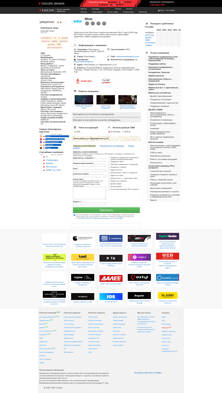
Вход (162, 10)
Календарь (95, 9)
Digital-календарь (119, 324)
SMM (147, 40)
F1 (47, 157)
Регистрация (170, 10)
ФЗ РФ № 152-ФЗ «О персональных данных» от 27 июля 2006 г (101, 218)
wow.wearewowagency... (84, 62)
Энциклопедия (97, 12)
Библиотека (143, 12)
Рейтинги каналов (47, 349)
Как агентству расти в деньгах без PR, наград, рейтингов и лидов (146, 329)
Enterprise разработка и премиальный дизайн (139, 245)
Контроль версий (94, 334)
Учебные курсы (128, 12)
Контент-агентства (47, 331)
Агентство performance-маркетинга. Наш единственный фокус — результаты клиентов (167, 245)
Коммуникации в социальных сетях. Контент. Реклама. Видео (111, 245)
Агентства (42, 345)
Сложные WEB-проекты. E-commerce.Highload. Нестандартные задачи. (167, 264)
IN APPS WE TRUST (111, 302)
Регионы (42, 356)
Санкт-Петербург (45, 359)
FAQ (163, 320)
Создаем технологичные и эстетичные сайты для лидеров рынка (54, 284)
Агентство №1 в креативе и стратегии (167, 302)
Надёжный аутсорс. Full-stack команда (139, 302)
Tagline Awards (118, 320)
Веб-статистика (93, 327)
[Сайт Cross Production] (105, 104)
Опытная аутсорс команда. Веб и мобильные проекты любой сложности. (54, 302)
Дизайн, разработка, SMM (82, 302)
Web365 (49, 163)
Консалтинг (166, 338)
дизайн (148, 38)
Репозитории (93, 317)
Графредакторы (69, 331)
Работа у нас (166, 342)
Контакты (129, 9)
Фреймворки (68, 338)
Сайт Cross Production (106, 107)
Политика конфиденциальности (169, 350)
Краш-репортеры (94, 345)
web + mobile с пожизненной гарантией (139, 284)
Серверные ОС (93, 338)
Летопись (83, 12)
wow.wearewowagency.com (127, 56)
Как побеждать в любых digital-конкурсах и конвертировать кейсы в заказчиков (146, 320)
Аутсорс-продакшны (46, 352)
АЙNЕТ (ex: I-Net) (53, 170)
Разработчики (46, 320)
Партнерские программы (73, 317)
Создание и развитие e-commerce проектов (82, 245)
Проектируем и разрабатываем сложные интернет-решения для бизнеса (82, 264)
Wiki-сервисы (68, 352)
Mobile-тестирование (95, 324)
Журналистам (167, 335)
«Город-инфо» (52, 160)
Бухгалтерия (92, 349)
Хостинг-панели (93, 341)
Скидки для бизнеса (120, 317)
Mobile (43, 324)
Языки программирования (73, 341)
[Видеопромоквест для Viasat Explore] (127, 104)
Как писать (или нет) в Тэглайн (147, 373)
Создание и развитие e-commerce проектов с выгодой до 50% (139, 264)
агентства (149, 35)
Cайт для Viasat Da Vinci (84, 107)
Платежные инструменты (73, 327)
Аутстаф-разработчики (49, 317)
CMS (90, 352)
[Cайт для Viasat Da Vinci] (84, 104)
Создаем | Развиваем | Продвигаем (82, 284)
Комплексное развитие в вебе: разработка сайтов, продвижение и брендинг (54, 264)
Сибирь (148, 45)
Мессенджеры (69, 334)
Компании (116, 331)
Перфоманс (43, 341)
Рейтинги (83, 9)
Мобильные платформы (72, 345)
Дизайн (43, 327)
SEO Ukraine (51, 167)
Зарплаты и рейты (119, 334)
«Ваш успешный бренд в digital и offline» (168, 284)
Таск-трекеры (69, 324)
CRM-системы (69, 320)
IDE (65, 349)
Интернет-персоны (119, 341)
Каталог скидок (112, 12)
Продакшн (44, 334)
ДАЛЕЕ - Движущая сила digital (111, 284)
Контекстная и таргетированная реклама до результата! (54, 245)
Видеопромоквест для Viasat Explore (127, 107)
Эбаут (164, 317)
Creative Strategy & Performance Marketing (111, 264)
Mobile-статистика (95, 320)
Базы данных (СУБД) (95, 331)
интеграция (150, 43)
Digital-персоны (118, 338)
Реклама (118, 9)
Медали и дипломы (169, 331)
